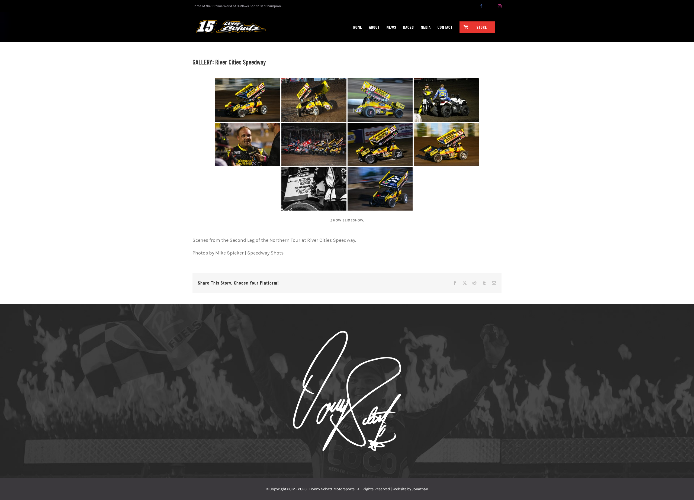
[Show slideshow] (347, 220)
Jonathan (420, 489)
